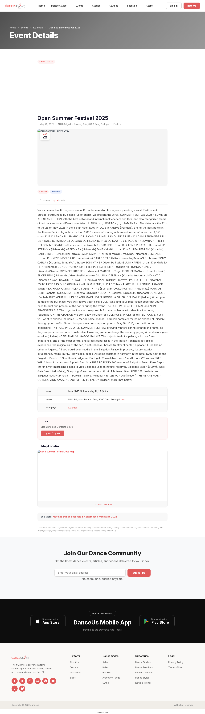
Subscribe (139, 572)
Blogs (73, 677)
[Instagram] (30, 681)
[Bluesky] (22, 689)
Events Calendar (144, 672)
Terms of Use (175, 667)
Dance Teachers (144, 667)
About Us (74, 662)
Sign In (174, 5)
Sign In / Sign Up (52, 433)
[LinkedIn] (38, 681)
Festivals (132, 5)
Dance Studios (143, 662)
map (123, 399)
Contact (74, 667)
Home (41, 5)
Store (149, 5)
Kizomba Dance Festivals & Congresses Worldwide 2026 (85, 516)
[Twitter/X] (22, 681)
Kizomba (38, 27)
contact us (111, 531)
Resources (75, 672)
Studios (114, 5)
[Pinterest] (45, 681)
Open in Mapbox (103, 504)
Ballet (105, 667)
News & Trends (143, 682)
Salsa (105, 662)
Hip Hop (106, 672)
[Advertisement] (102, 90)
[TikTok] (15, 689)
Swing (105, 682)
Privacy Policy (175, 662)
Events (79, 5)
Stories (96, 5)
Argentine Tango (111, 677)
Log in (55, 200)
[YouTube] (53, 681)
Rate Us (191, 5)
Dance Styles (59, 5)
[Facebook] (15, 681)
